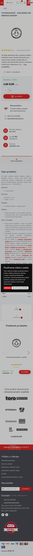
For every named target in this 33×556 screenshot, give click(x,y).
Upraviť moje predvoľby (20, 288)
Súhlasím (7, 288)
